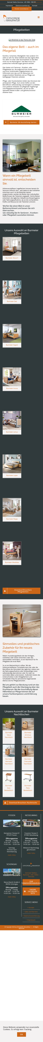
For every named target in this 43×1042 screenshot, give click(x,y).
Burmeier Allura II (12, 258)
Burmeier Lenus (12, 432)
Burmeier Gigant (12, 345)
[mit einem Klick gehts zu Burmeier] (21, 106)
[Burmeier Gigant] (12, 325)
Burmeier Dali (12, 301)
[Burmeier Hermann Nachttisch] (9, 746)
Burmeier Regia (12, 519)
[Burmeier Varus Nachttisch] (9, 719)
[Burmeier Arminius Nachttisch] (28, 719)
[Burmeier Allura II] (12, 238)
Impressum (31, 920)
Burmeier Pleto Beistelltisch (27, 788)
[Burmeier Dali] (12, 281)
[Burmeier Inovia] (12, 368)
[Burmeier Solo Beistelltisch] (9, 772)
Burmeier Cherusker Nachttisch (28, 761)
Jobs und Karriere (31, 912)
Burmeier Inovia (12, 388)
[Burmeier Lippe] (12, 455)
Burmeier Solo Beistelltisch (8, 788)
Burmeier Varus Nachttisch (9, 735)
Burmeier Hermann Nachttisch (9, 761)
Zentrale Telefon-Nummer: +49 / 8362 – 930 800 (31, 875)
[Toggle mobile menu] (39, 17)
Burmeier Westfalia (12, 562)
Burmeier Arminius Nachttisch (28, 735)
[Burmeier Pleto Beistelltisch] (28, 772)
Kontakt (31, 907)
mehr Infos (12, 855)
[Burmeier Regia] (12, 499)
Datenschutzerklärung (31, 916)
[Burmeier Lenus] (12, 412)
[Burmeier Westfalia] (12, 542)
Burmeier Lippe (12, 475)
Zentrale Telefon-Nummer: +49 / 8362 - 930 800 (21, 2)
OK (21, 1034)
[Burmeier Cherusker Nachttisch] (28, 746)
